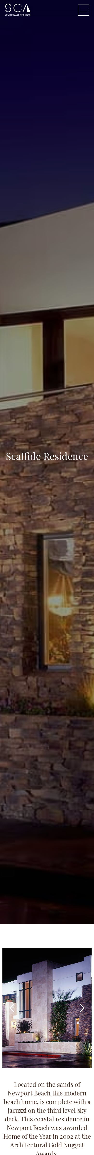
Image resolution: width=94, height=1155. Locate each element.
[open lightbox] (47, 1008)
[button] (12, 1008)
